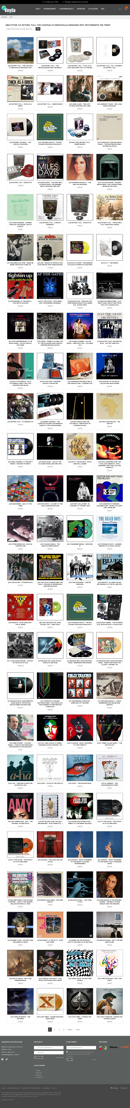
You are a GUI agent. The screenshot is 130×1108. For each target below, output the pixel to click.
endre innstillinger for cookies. (30, 1096)
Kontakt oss (39, 1077)
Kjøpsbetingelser (13, 1088)
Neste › (70, 1029)
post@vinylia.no (10, 1052)
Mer (102, 9)
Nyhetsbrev (46, 1088)
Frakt (3, 1088)
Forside (38, 1070)
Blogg (54, 1088)
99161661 (9, 1049)
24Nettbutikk (11, 1100)
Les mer (94, 1059)
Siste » (78, 1029)
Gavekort (39, 1075)
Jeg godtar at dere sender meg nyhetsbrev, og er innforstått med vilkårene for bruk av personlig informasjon (79, 1054)
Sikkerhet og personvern (31, 1088)
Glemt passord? (60, 1057)
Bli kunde (39, 1072)
